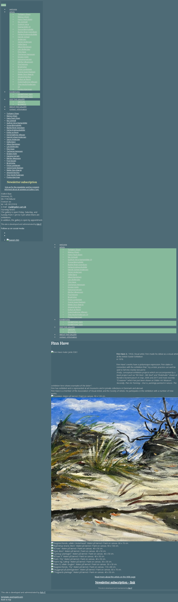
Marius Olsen (23, 17)
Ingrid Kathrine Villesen (27, 82)
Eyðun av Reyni (24, 79)
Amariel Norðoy (24, 77)
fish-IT (39, 224)
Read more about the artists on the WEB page (115, 576)
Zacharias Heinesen (26, 54)
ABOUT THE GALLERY (18, 107)
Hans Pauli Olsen (25, 19)
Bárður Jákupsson (25, 62)
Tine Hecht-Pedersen (15, 175)
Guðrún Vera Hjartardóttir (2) (24, 25)
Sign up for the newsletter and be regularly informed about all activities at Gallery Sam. (21, 188)
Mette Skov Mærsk (26, 74)
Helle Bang (22, 44)
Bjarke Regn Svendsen (27, 32)
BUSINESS (22, 104)
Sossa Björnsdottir (25, 29)
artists (12, 12)
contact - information (18, 109)
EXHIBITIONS (14, 92)
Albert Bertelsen (24, 47)
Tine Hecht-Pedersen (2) (78, 314)
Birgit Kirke (22, 67)
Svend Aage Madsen (26, 72)
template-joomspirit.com (12, 597)
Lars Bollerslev (24, 49)
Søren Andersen (25, 42)
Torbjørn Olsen (24, 14)
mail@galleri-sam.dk (17, 207)
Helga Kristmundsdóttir (27, 34)
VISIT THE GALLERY (17, 99)
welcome (13, 9)
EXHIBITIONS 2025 (25, 94)
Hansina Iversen (25, 59)
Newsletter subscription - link (115, 582)
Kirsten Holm (23, 57)
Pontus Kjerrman (25, 89)
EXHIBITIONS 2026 (25, 97)
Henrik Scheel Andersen (23, 38)
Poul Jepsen (23, 64)
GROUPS (21, 102)
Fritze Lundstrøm (25, 69)
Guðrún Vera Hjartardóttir (17, 123)
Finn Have (22, 52)
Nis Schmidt (23, 22)
